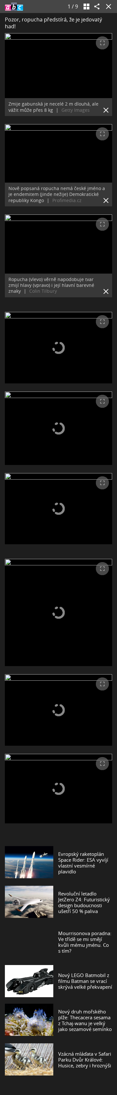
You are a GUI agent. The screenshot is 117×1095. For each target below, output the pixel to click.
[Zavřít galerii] (107, 6)
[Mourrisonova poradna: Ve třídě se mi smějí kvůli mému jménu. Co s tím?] (29, 942)
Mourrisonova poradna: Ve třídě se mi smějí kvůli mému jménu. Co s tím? (84, 942)
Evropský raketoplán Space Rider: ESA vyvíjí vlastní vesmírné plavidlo (83, 863)
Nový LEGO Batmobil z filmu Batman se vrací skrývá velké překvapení (85, 981)
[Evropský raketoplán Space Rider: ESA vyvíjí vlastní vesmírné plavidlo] (29, 862)
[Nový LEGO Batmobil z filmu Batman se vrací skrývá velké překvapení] (29, 981)
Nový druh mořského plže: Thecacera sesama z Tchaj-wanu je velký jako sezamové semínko (85, 1020)
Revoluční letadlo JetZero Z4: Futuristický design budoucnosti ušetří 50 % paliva (84, 902)
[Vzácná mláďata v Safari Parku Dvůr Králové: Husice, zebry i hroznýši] (29, 1059)
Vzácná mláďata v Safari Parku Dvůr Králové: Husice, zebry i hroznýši (84, 1059)
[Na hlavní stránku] (14, 6)
